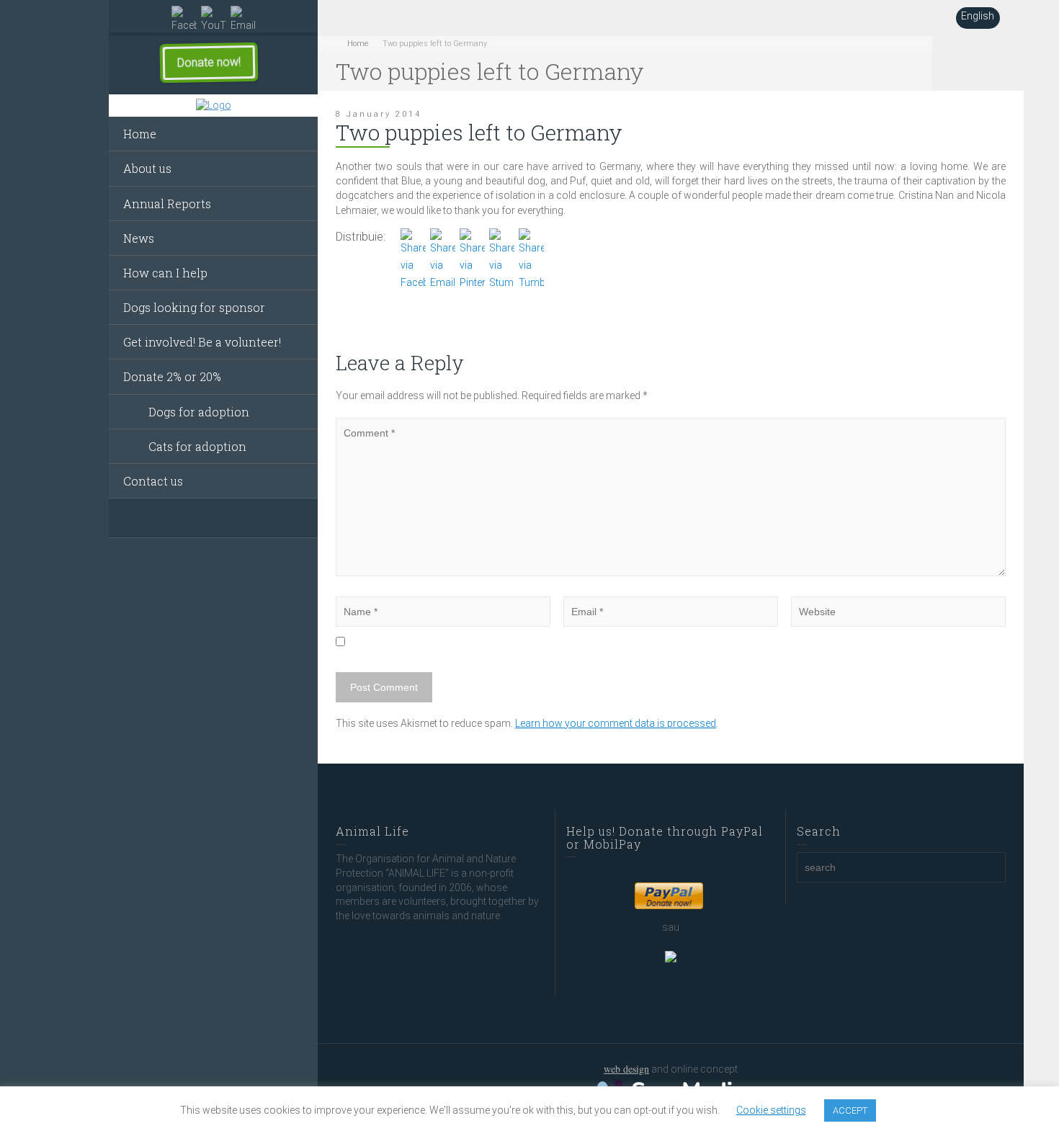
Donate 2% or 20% (172, 376)
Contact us (153, 480)
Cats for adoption (197, 446)
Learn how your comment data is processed (615, 723)
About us (147, 168)
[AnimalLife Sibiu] (213, 106)
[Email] (243, 19)
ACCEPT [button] (850, 1110)
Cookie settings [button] (771, 1110)
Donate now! (209, 62)
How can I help (165, 272)
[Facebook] (184, 19)
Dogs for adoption (198, 411)
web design (626, 1069)
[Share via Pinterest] (472, 258)
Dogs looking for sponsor (194, 307)
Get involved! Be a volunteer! (202, 341)
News (138, 238)
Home (139, 133)
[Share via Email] (442, 258)
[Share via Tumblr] (531, 258)
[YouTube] (213, 19)
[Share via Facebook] (413, 258)
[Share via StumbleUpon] (501, 258)
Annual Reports (167, 203)
